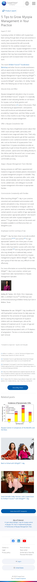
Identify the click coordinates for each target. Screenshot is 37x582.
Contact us (5, 547)
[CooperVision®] (10, 5)
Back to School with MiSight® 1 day (13, 463)
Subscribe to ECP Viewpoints (18, 511)
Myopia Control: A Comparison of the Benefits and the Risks (18, 428)
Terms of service (25, 547)
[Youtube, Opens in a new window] (24, 540)
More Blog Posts (18, 387)
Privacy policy (6, 552)
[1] (17, 105)
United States (27, 3)
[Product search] (3, 11)
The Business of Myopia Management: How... (19, 526)
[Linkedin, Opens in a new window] (18, 540)
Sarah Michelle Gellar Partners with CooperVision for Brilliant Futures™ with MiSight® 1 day (17, 497)
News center (24, 550)
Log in (19, 561)
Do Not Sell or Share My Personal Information (27, 553)
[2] (2, 359)
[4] (2, 372)
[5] (2, 379)
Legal (3, 550)
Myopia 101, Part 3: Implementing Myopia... (19, 524)
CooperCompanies (21, 578)
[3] (2, 364)
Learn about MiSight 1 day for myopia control (19, 522)
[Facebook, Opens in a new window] (13, 540)
